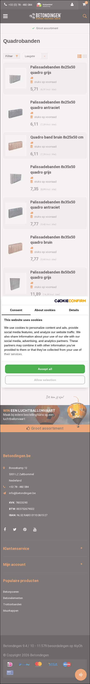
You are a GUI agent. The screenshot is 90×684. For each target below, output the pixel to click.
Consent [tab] (16, 310)
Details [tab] (74, 310)
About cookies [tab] (45, 310)
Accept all (45, 369)
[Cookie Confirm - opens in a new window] (70, 301)
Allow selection (45, 380)
